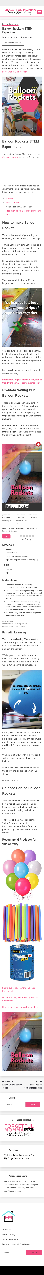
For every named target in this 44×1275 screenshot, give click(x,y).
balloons (10, 198)
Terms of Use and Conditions (16, 1244)
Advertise (17, 1155)
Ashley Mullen (27, 37)
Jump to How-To (14, 43)
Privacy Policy (8, 1234)
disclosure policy (10, 157)
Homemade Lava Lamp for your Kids (20, 1007)
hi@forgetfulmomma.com (16, 1158)
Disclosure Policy (10, 1239)
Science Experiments (10, 24)
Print (6, 536)
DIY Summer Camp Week (14, 71)
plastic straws (12, 202)
